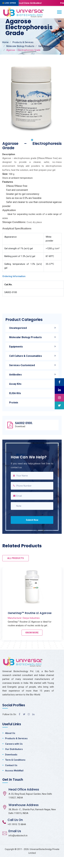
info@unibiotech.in (18, 835)
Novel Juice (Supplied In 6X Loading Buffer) (32, 615)
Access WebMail (14, 770)
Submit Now (32, 520)
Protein (13, 402)
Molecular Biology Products (20, 46)
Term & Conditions (15, 759)
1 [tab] (32, 139)
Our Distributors (14, 749)
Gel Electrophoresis (48, 46)
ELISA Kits (15, 393)
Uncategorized (18, 327)
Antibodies (15, 374)
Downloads (11, 754)
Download (20, 426)
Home (5, 42)
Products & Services (23, 42)
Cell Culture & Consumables (25, 355)
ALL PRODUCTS (15, 558)
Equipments (16, 346)
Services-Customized (22, 365)
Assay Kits (15, 383)
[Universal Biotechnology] (23, 12)
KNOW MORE (32, 632)
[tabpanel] (32, 97)
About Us (10, 733)
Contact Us (11, 765)
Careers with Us (14, 743)
